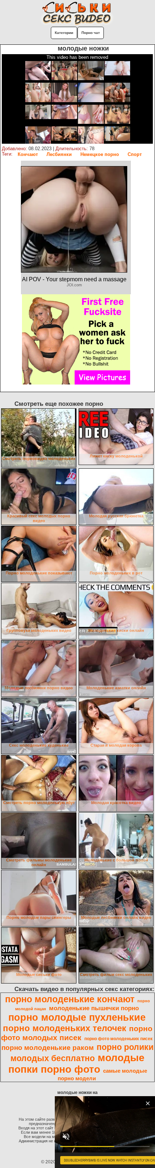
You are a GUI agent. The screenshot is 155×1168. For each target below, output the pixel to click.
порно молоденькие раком (47, 1047)
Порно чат (90, 33)
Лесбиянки (59, 154)
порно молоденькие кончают (69, 999)
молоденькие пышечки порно (94, 1008)
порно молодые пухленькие (77, 1017)
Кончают (28, 154)
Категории (64, 33)
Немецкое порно (99, 154)
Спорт (135, 154)
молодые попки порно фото (76, 1063)
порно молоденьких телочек (64, 1028)
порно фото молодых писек (76, 1033)
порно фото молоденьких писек (118, 1038)
